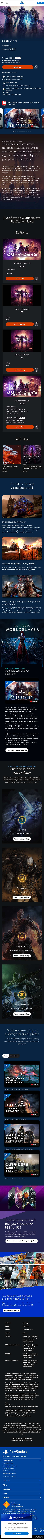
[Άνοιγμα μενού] (2, 3)
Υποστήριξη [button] (7, 1489)
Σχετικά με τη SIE (8, 1463)
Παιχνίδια (16, 1456)
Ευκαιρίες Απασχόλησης (10, 1466)
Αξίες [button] (5, 1485)
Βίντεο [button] (6, 1056)
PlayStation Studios (8, 1468)
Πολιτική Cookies (36, 1529)
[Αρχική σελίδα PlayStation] (22, 3)
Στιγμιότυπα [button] (14, 1056)
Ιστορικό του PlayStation (10, 1476)
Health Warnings (9, 1405)
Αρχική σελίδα (7, 1456)
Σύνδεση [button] (6, 1497)
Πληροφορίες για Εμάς (9, 1473)
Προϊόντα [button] (6, 1481)
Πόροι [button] (5, 1493)
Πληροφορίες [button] (7, 1460)
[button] (22, 118)
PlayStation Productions (9, 1471)
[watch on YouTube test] (34, 126)
